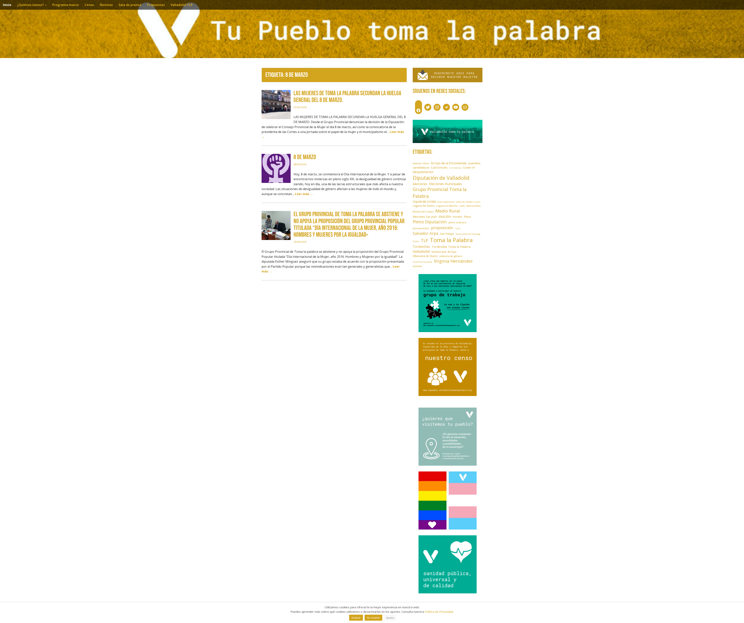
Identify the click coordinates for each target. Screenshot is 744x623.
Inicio (7, 5)
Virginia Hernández (453, 261)
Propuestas (156, 5)
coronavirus (455, 167)
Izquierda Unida (424, 201)
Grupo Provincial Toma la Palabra (440, 192)
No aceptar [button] (373, 617)
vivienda (417, 266)
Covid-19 (468, 167)
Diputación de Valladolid (441, 177)
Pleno (467, 217)
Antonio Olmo (421, 163)
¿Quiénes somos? (31, 5)
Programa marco (65, 5)
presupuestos (421, 228)
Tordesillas (421, 246)
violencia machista (422, 261)
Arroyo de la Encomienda (448, 163)
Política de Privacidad (439, 612)
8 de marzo (305, 157)
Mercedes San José (425, 217)
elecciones (420, 184)
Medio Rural (447, 211)
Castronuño (439, 167)
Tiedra (416, 241)
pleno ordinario (458, 222)
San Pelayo (447, 234)
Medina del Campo (423, 211)
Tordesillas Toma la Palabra (451, 247)
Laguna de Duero (424, 205)
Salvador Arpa (425, 233)
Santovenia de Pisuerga (468, 233)
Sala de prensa (130, 5)
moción (444, 216)
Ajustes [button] (390, 617)
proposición (442, 227)
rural (457, 228)
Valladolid (421, 251)
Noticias (106, 5)
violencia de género (450, 256)
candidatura (421, 167)
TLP (424, 240)
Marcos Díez (474, 205)
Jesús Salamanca (446, 201)
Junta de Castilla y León (468, 201)
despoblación (423, 172)
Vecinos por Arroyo (443, 252)
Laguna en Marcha (446, 205)
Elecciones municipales (445, 184)
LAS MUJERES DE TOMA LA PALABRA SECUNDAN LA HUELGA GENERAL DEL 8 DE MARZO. (347, 97)
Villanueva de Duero (425, 256)
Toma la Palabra (451, 240)
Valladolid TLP (181, 5)
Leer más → (304, 194)
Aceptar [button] (356, 617)
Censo (89, 5)
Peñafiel (457, 217)
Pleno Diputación (430, 222)
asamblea (474, 163)
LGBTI (462, 206)
